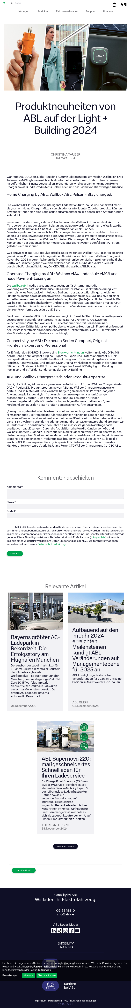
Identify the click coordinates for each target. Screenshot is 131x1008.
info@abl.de (98, 537)
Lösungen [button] (23, 11)
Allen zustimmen (47, 975)
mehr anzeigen (65, 846)
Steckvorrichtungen (71, 352)
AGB (66, 1001)
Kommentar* (15, 486)
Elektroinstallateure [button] (66, 11)
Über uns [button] (108, 11)
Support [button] (90, 11)
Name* (11, 502)
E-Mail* (11, 511)
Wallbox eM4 (20, 285)
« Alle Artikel (24, 870)
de (4, 3)
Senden (14, 554)
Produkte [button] (43, 11)
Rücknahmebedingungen (83, 1001)
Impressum (40, 1001)
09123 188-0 (65, 910)
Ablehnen (28, 975)
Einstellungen (10, 975)
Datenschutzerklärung (52, 544)
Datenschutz (55, 1001)
